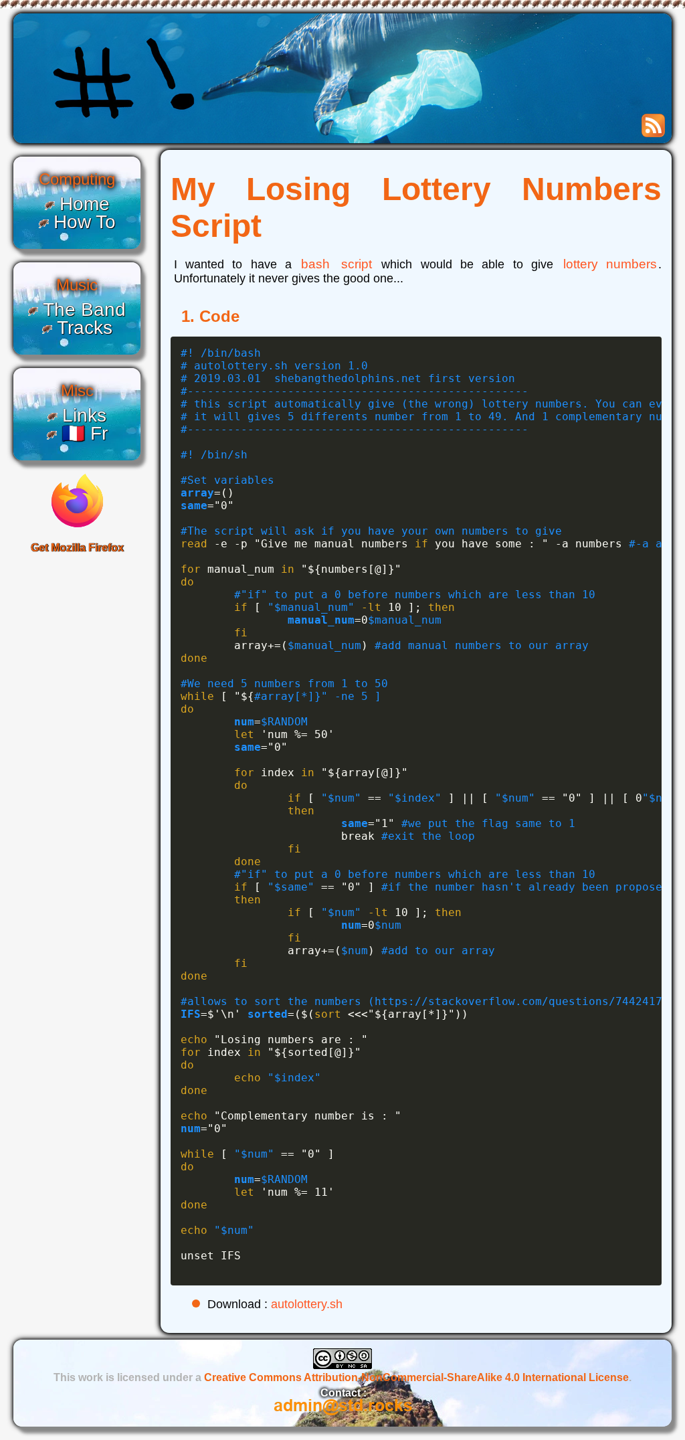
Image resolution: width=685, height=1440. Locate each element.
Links (84, 415)
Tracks (84, 327)
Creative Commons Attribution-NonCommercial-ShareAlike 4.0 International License (416, 1377)
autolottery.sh (306, 1304)
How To (85, 221)
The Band (84, 309)
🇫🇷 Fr (85, 433)
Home (85, 203)
